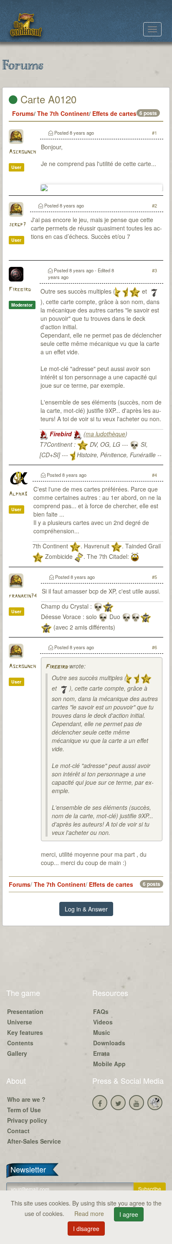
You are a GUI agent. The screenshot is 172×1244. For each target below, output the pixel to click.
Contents (20, 1043)
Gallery (17, 1053)
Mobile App (109, 1064)
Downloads (109, 1043)
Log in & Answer (86, 909)
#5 (154, 576)
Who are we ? (26, 1099)
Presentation (25, 1011)
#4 (154, 474)
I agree (128, 1214)
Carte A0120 (47, 99)
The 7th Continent (63, 113)
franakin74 (23, 596)
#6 (154, 647)
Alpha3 (18, 494)
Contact (18, 1130)
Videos (103, 1022)
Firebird (20, 290)
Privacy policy (27, 1120)
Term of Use (24, 1110)
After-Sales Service (34, 1141)
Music (101, 1032)
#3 (154, 270)
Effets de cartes (114, 113)
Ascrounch (22, 152)
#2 (154, 205)
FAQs (101, 1011)
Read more (90, 1213)
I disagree (86, 1228)
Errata (101, 1053)
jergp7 (17, 225)
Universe (19, 1022)
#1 (154, 132)
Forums (23, 113)
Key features (25, 1032)
